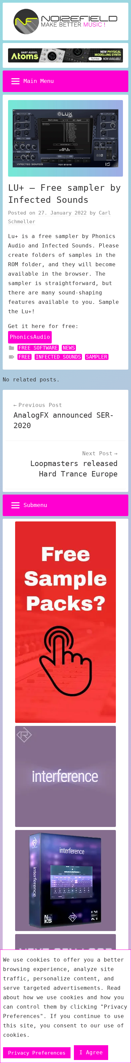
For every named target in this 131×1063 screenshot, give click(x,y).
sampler (96, 357)
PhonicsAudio (30, 337)
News (69, 348)
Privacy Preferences (37, 1053)
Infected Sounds (58, 357)
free (24, 357)
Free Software (38, 348)
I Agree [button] (91, 1052)
